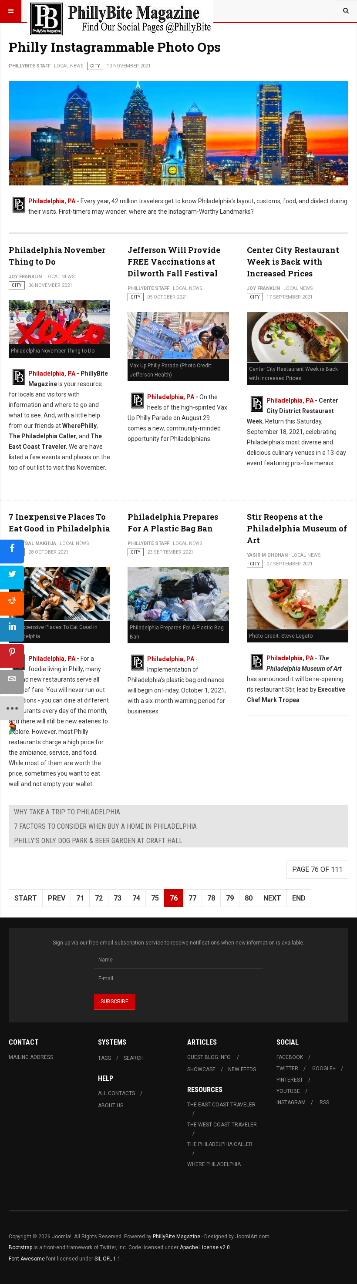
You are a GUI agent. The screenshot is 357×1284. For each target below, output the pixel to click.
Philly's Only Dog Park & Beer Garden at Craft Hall (98, 841)
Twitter (287, 1069)
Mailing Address (31, 1057)
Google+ (324, 1069)
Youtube (288, 1091)
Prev (56, 898)
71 (80, 898)
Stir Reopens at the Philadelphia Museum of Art (297, 528)
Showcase (201, 1069)
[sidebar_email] (12, 682)
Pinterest (289, 1080)
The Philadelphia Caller (220, 1144)
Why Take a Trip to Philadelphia (67, 812)
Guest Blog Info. (209, 1057)
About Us (110, 1105)
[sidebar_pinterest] (12, 656)
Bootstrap (20, 1247)
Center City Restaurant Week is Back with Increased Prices (293, 262)
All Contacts (116, 1093)
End (299, 898)
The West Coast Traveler (222, 1125)
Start (25, 898)
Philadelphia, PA (51, 201)
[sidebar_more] (12, 708)
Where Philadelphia (214, 1164)
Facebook (289, 1057)
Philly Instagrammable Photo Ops (115, 46)
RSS (324, 1102)
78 (211, 898)
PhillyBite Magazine (176, 1237)
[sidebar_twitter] (12, 578)
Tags (104, 1058)
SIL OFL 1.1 (107, 1259)
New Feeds (242, 1069)
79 (230, 898)
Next (272, 898)
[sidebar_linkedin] (12, 630)
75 (155, 898)
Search (134, 1058)
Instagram (291, 1102)
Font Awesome (27, 1259)
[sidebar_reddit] (12, 604)
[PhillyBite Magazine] (120, 11)
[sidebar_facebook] (12, 552)
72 (99, 898)
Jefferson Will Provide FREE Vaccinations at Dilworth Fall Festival (174, 262)
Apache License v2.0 (205, 1247)
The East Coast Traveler (221, 1105)
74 (136, 898)
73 (117, 898)
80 (249, 898)
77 (192, 898)
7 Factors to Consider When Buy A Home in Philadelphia (105, 826)
